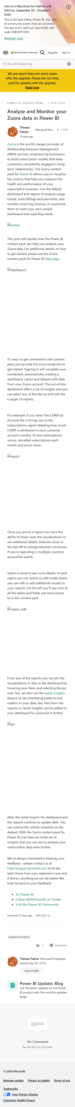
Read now (32, 87)
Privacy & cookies (39, 1080)
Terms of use (62, 1080)
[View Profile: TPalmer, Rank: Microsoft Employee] (12, 132)
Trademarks (10, 1088)
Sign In (66, 52)
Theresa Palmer (25, 129)
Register (53, 52)
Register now (13, 38)
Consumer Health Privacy (19, 1100)
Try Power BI (25, 894)
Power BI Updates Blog (20, 63)
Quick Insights (55, 693)
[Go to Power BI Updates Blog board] (12, 985)
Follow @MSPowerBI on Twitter (38, 899)
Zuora (11, 144)
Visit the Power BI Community (37, 904)
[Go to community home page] (24, 52)
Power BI (26, 174)
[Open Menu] (69, 64)
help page (52, 258)
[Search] (42, 52)
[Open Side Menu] (5, 52)
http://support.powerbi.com (27, 868)
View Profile (31, 971)
